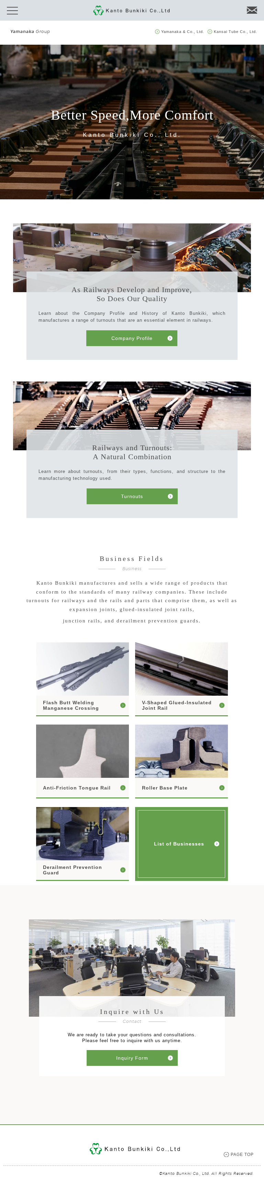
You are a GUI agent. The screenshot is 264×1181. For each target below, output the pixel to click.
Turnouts (132, 496)
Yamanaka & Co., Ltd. (182, 32)
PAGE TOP (242, 1154)
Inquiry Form (132, 1058)
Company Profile (132, 338)
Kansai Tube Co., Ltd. (235, 32)
